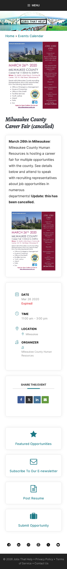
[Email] (45, 399)
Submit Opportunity (33, 525)
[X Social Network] (29, 399)
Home (9, 36)
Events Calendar (30, 36)
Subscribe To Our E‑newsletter (34, 471)
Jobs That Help (33, 21)
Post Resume (33, 498)
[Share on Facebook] (21, 399)
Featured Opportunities (33, 444)
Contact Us (41, 563)
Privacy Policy (44, 559)
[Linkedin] (37, 399)
